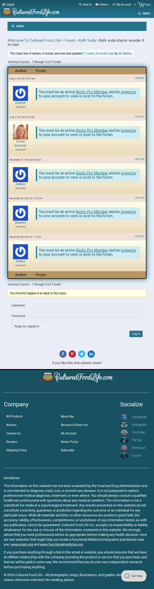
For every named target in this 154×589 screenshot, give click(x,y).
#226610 (139, 116)
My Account (68, 433)
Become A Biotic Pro (74, 425)
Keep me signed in (27, 326)
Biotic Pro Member (92, 92)
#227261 (139, 236)
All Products (14, 416)
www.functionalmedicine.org (61, 544)
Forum (70, 40)
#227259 (139, 198)
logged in (128, 92)
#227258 (139, 159)
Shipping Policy (16, 450)
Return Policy (69, 442)
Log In (136, 334)
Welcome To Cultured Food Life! (35, 40)
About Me (67, 416)
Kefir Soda (87, 40)
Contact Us (13, 433)
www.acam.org (22, 544)
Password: (18, 316)
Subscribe (67, 450)
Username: (18, 305)
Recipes (11, 442)
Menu (146, 13)
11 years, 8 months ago (98, 53)
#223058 (139, 78)
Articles (11, 425)
